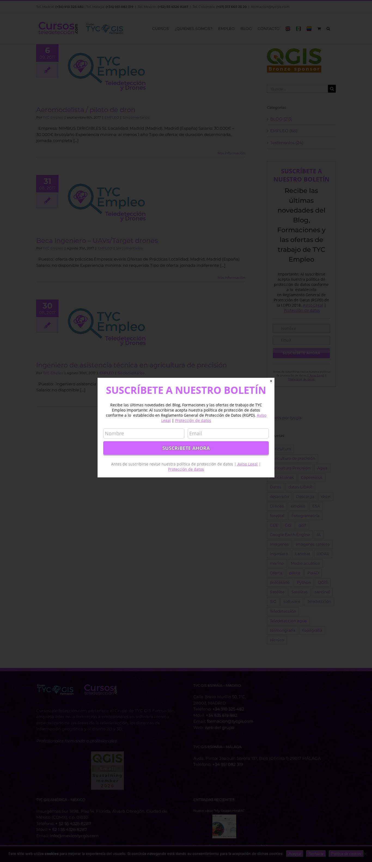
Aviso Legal (247, 464)
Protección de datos (193, 420)
